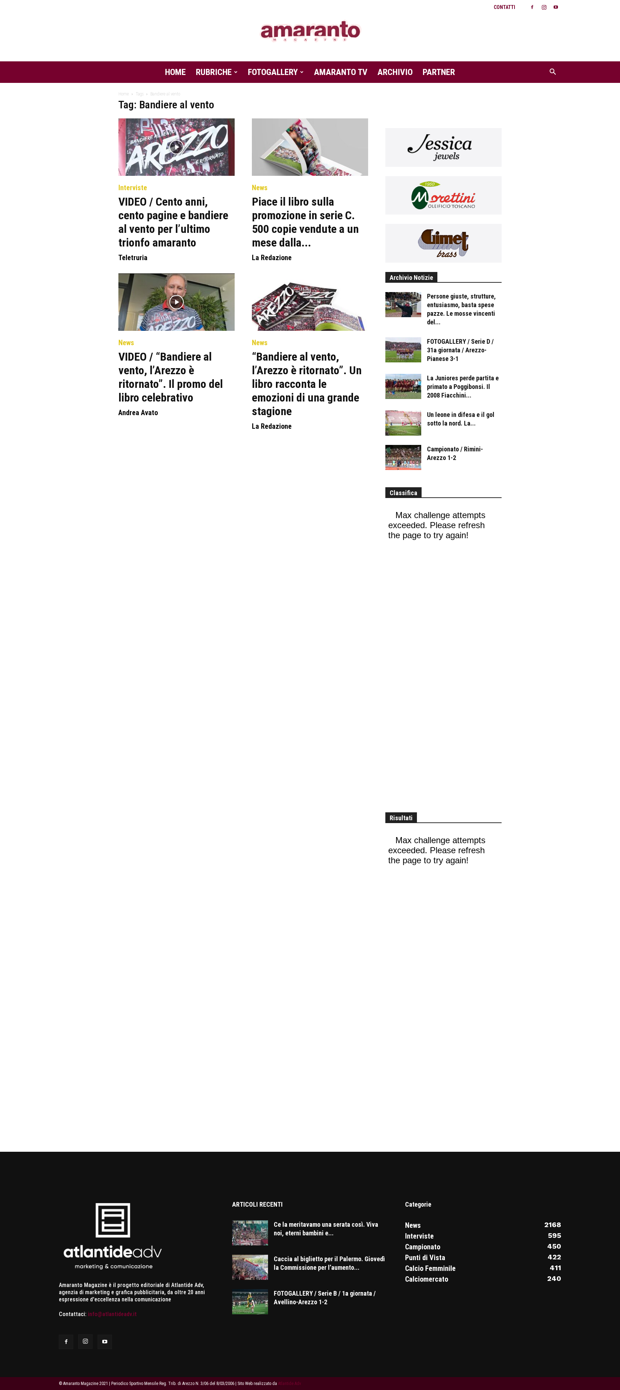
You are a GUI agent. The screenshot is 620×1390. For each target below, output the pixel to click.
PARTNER (439, 72)
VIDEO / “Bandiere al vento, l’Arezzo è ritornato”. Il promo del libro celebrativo (170, 377)
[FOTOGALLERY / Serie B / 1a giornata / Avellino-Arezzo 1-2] (250, 1301)
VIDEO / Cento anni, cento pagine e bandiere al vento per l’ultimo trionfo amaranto (173, 222)
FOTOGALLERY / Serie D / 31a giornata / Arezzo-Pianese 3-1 (460, 350)
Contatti (504, 7)
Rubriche (214, 72)
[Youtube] (555, 7)
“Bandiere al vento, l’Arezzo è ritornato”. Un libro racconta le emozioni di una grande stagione (307, 384)
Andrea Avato (138, 412)
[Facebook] (532, 7)
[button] (552, 72)
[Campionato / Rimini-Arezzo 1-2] (403, 457)
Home (175, 72)
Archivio (395, 72)
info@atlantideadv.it (112, 1314)
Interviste (132, 187)
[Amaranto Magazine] (310, 31)
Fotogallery (273, 72)
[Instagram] (544, 7)
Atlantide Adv (289, 1383)
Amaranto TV (340, 72)
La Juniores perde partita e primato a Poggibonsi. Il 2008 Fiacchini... (463, 386)
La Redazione (272, 257)
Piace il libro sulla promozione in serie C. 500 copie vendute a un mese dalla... (305, 222)
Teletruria (132, 257)
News (260, 187)
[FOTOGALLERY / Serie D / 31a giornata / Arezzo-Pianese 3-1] (403, 349)
